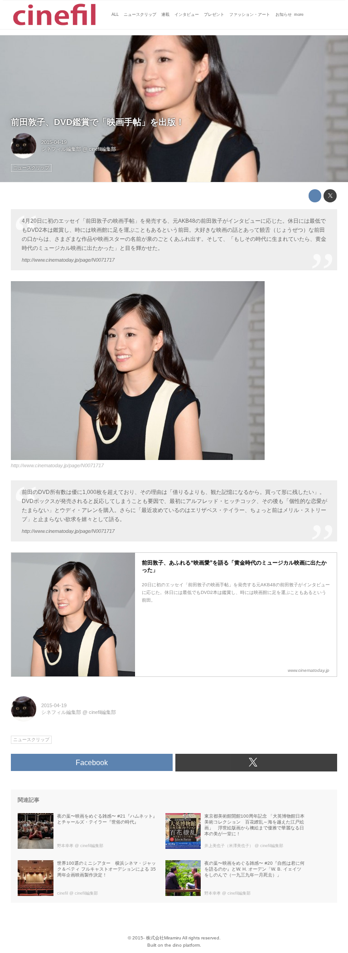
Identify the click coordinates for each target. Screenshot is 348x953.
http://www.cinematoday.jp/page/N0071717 (68, 260)
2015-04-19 (54, 142)
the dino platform (182, 945)
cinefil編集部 (102, 149)
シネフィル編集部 (61, 149)
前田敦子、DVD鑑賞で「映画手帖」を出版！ (97, 122)
